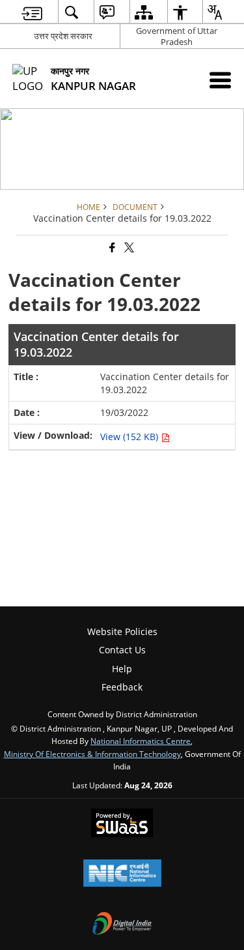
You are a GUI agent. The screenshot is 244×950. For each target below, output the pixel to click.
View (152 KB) (130, 436)
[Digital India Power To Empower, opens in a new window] (122, 924)
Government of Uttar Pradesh (176, 36)
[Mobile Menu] (220, 79)
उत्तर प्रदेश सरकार (63, 36)
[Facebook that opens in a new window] (111, 248)
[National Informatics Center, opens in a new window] (122, 874)
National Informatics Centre (140, 740)
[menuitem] (32, 12)
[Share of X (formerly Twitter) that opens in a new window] (128, 248)
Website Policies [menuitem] (122, 631)
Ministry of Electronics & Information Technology (92, 754)
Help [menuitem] (122, 668)
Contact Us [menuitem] (122, 650)
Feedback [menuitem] (122, 687)
